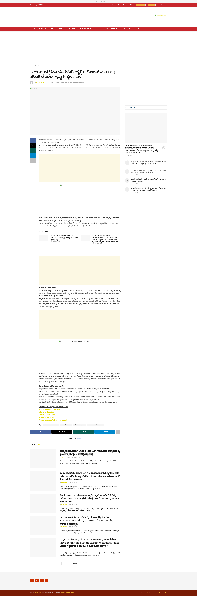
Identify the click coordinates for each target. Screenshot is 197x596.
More (140, 29)
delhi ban (55, 425)
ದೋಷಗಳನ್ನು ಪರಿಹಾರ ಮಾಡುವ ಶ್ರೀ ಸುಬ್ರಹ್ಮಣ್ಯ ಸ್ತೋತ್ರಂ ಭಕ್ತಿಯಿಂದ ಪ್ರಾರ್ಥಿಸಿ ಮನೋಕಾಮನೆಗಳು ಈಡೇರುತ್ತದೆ (148, 171)
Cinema (105, 29)
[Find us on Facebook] (158, 5)
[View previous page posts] (77, 250)
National (72, 29)
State (52, 29)
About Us (114, 5)
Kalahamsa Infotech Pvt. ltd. (68, 592)
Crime (96, 29)
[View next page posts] (81, 250)
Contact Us (121, 5)
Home (108, 5)
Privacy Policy (129, 5)
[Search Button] (165, 29)
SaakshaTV (37, 592)
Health (131, 29)
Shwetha (64, 482)
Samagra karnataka (74, 82)
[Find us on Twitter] (161, 5)
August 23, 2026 (98, 244)
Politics (62, 29)
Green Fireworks (66, 425)
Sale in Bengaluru (79, 425)
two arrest (99, 425)
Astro (123, 29)
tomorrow (91, 425)
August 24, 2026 (55, 242)
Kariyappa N (40, 82)
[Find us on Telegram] (166, 5)
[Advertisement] (98, 48)
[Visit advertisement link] (160, 15)
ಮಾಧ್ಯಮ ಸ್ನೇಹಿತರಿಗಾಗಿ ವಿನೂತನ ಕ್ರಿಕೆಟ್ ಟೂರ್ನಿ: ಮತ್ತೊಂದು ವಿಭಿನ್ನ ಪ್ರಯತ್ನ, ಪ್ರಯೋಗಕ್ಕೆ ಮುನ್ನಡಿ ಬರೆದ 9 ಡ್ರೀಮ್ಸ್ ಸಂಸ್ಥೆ (64, 237)
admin (63, 457)
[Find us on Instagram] (164, 5)
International (85, 29)
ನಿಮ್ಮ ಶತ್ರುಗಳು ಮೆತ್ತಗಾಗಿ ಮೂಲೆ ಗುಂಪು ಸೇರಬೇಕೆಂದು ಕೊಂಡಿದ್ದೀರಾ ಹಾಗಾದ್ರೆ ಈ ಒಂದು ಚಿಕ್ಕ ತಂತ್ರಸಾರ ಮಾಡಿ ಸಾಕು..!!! (148, 162)
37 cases (47, 425)
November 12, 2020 (53, 82)
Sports (151, 5)
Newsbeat (43, 29)
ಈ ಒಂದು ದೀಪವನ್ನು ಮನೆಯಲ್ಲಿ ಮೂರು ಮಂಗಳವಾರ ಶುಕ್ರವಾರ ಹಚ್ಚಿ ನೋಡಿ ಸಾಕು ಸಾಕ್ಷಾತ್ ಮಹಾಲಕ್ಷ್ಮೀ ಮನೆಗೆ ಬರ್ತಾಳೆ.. (148, 189)
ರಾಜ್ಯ (82, 82)
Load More (75, 563)
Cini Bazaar (141, 5)
